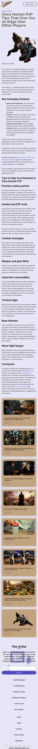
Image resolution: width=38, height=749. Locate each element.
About (19, 723)
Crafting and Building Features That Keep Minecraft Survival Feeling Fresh (18, 599)
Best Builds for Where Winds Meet (15, 509)
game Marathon (25, 373)
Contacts (19, 729)
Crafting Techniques (19, 698)
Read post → (8, 423)
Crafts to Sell (19, 703)
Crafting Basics (7, 11)
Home (19, 717)
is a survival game (21, 386)
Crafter (19, 648)
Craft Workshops (19, 680)
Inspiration (19, 741)
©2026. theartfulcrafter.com (19, 748)
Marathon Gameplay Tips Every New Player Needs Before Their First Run (18, 449)
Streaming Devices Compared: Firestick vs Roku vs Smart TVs (18, 569)
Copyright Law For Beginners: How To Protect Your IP (16, 538)
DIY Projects (19, 709)
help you (31, 371)
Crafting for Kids (19, 692)
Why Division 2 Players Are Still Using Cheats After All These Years (17, 418)
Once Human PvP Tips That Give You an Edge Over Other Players (17, 629)
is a (12, 87)
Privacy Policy (19, 735)
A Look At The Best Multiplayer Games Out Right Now (18, 479)
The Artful (19, 646)
